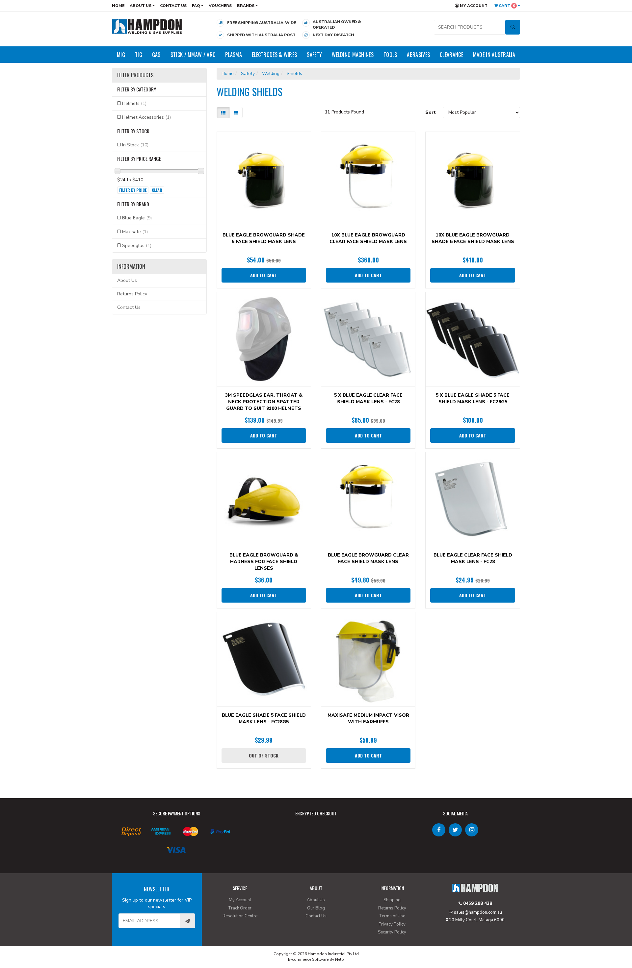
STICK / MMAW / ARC (193, 55)
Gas (156, 55)
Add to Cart (263, 275)
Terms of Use (392, 916)
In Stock (135, 145)
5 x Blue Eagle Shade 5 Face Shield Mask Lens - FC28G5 (473, 398)
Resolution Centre (240, 916)
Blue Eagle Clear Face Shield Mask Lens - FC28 (473, 558)
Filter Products (135, 75)
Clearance (451, 55)
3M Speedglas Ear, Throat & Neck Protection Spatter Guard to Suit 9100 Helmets (264, 401)
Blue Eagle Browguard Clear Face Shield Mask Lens (368, 558)
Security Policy (392, 932)
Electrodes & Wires (274, 55)
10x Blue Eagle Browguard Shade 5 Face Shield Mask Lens (473, 238)
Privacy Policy (392, 924)
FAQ (196, 5)
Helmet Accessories (146, 117)
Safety (314, 55)
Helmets (134, 103)
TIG (138, 55)
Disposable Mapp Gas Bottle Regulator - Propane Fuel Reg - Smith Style (57, 940)
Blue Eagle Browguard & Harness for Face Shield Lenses (263, 561)
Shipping (392, 900)
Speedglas (136, 245)
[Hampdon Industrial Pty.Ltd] (147, 26)
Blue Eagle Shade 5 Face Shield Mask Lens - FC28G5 (264, 718)
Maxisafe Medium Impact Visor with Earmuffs (368, 718)
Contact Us (173, 5)
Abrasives (418, 55)
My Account (473, 5)
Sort (430, 112)
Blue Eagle (137, 218)
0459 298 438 (477, 903)
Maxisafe (135, 232)
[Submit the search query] (512, 27)
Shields (294, 73)
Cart (506, 5)
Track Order (239, 908)
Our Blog (316, 908)
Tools (390, 55)
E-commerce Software (308, 959)
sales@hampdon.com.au (477, 912)
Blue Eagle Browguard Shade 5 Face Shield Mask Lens (264, 238)
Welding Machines (353, 55)
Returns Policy (132, 294)
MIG (121, 55)
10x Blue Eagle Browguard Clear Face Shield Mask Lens (368, 238)
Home (118, 5)
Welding (270, 73)
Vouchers (220, 5)
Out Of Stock (263, 755)
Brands (246, 5)
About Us (141, 5)
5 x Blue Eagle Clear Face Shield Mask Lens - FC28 (368, 398)
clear (157, 190)
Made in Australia (494, 55)
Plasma (233, 55)
